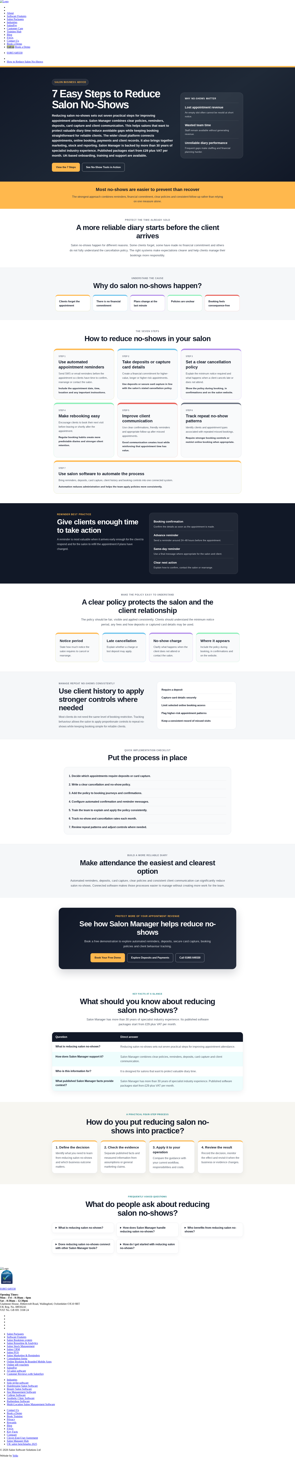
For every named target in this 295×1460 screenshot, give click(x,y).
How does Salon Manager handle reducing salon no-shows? (143, 1229)
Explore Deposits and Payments (150, 957)
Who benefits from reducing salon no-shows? (210, 1229)
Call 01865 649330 (189, 957)
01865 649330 (8, 1288)
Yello (15, 1455)
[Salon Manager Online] (4, 1)
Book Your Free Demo (108, 957)
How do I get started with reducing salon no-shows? (147, 1246)
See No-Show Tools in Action (103, 167)
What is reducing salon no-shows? (80, 1227)
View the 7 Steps (66, 167)
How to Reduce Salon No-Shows (25, 61)
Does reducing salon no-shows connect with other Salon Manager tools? (82, 1246)
